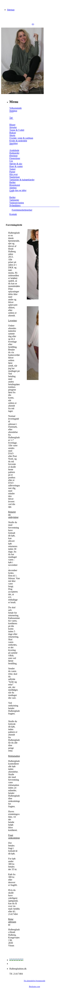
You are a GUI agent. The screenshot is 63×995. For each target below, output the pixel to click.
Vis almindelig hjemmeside (34, 981)
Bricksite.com (34, 987)
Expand (11, 114)
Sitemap (11, 9)
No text (4, 3)
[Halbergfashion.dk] (22, 93)
